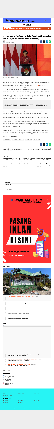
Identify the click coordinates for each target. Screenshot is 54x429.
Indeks (19, 391)
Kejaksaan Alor (8, 184)
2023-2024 (36, 85)
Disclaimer (5, 393)
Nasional (10, 301)
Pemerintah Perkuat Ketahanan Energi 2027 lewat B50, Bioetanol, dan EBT (11, 106)
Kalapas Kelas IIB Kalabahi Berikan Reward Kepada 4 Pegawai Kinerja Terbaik (13, 149)
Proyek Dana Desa (8, 189)
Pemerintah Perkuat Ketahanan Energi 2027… (18, 303)
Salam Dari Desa (27, 296)
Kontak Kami (36, 393)
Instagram (6, 402)
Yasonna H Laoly (36, 139)
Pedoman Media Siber (7, 395)
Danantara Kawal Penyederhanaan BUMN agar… (19, 313)
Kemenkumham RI (6, 139)
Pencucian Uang (28, 139)
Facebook (6, 400)
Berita (12, 296)
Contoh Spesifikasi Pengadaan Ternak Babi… (18, 360)
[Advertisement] (27, 9)
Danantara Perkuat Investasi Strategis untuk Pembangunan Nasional (9, 165)
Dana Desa (7, 180)
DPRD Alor (7, 186)
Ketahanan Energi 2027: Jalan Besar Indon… (18, 308)
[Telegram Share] (47, 41)
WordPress (37, 400)
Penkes (26, 354)
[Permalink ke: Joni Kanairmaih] (4, 41)
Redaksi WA (5, 391)
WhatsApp (21, 400)
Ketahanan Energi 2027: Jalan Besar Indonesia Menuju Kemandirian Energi (26, 106)
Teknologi (33, 354)
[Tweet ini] (44, 41)
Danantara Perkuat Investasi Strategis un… (18, 318)
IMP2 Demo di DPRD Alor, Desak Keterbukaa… (18, 365)
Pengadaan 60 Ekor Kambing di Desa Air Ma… (18, 298)
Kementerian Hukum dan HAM (18, 139)
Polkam (29, 354)
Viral (32, 296)
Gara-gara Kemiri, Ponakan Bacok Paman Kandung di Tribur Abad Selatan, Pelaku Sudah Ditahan (39, 149)
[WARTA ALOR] (27, 24)
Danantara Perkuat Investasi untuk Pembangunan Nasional (27, 164)
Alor (9, 296)
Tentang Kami (21, 393)
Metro (14, 296)
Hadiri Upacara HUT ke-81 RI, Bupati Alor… (17, 355)
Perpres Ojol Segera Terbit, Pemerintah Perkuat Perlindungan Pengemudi (43, 165)
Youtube (21, 402)
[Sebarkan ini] (41, 41)
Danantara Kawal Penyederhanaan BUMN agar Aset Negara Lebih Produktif (42, 106)
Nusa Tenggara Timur (20, 296)
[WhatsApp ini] (50, 41)
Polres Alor (7, 182)
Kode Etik (36, 391)
